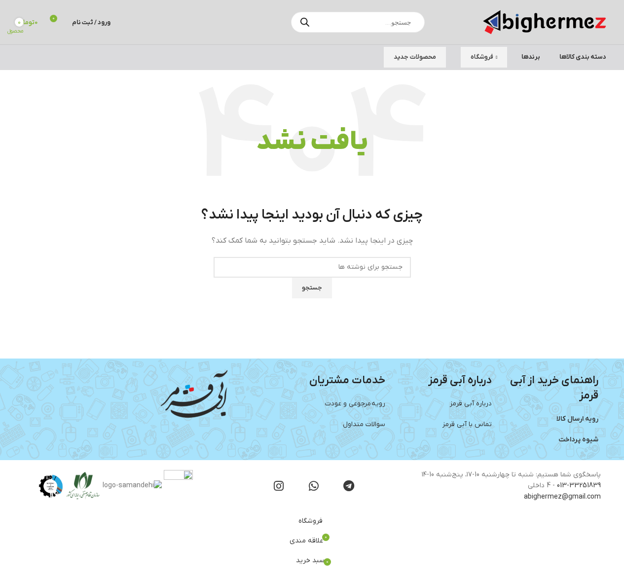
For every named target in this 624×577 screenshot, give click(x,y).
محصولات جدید (415, 57)
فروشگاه (482, 57)
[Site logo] (544, 22)
